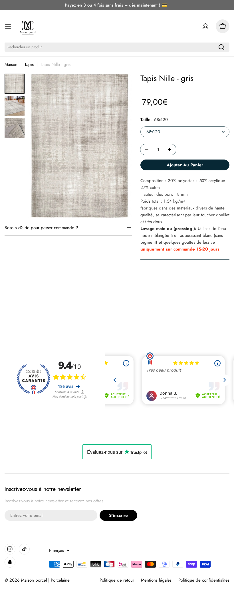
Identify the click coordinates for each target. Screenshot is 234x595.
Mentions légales (156, 580)
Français (56, 550)
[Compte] (205, 26)
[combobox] (117, 47)
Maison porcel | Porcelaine (45, 580)
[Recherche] (221, 47)
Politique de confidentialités (203, 580)
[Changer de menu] (8, 26)
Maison (11, 64)
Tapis (29, 64)
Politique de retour (117, 580)
